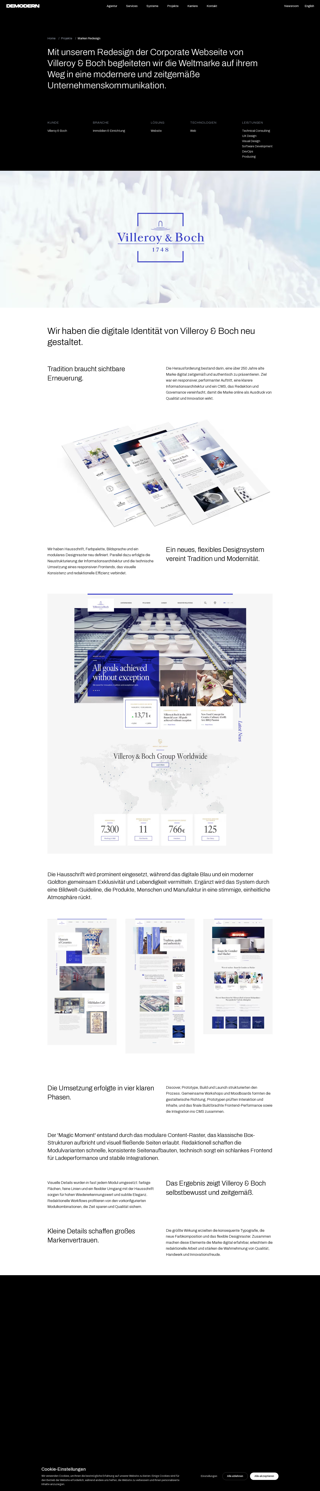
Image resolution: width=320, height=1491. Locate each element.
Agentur (112, 6)
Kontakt (212, 6)
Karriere (192, 6)
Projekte (173, 6)
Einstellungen (209, 1476)
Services (132, 6)
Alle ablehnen (235, 1476)
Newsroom (291, 6)
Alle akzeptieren (264, 1476)
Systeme (152, 6)
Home (51, 38)
